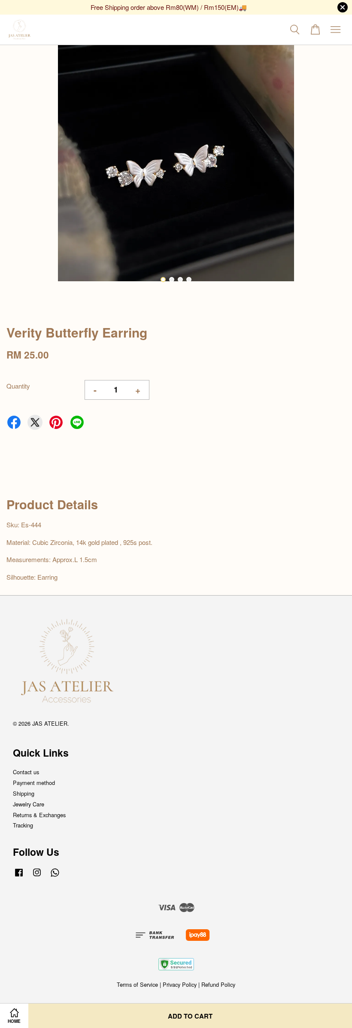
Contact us (26, 772)
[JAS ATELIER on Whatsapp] (55, 876)
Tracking (23, 825)
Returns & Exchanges (39, 815)
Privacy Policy (180, 984)
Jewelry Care (28, 804)
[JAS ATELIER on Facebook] (19, 876)
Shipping (23, 793)
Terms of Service (137, 984)
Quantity (18, 385)
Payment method (34, 783)
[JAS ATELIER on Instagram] (37, 876)
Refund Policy (218, 984)
